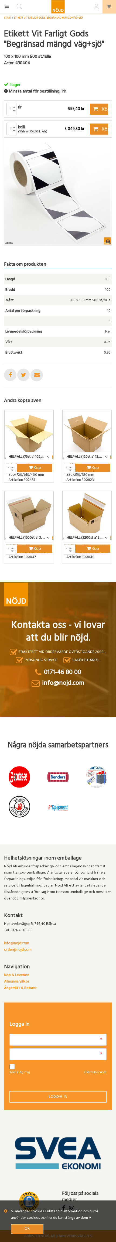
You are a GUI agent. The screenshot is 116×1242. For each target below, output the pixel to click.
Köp (104, 109)
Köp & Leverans (16, 975)
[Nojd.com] (58, 6)
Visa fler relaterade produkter (35, 577)
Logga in (58, 1097)
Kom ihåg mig (19, 1072)
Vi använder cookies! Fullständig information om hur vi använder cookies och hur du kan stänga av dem (54, 1215)
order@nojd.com (18, 950)
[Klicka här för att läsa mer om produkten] (29, 434)
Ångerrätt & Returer (20, 988)
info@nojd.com (16, 943)
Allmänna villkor (16, 982)
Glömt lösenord (95, 1073)
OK (27, 1229)
